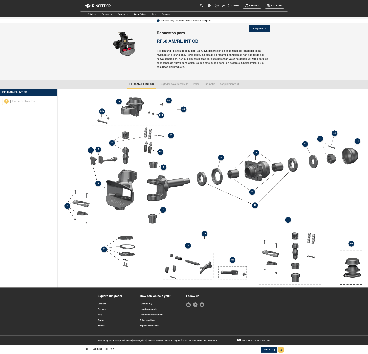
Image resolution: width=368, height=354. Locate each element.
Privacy (168, 341)
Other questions (147, 320)
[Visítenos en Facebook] (195, 305)
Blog (154, 15)
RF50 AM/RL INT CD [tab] (141, 84)
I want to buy (146, 304)
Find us (101, 326)
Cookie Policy (210, 341)
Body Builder (140, 15)
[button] (288, 220)
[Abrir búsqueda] (202, 5)
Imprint (177, 341)
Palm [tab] (196, 84)
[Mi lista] (281, 350)
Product (105, 15)
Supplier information (149, 326)
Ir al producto (259, 29)
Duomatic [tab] (209, 84)
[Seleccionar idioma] (210, 5)
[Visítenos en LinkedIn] (188, 305)
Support (122, 15)
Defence (166, 15)
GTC (185, 341)
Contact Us (276, 6)
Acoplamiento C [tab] (229, 84)
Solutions (92, 15)
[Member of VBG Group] (253, 340)
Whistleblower (195, 341)
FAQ (100, 315)
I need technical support (151, 315)
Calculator (254, 6)
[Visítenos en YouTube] (202, 305)
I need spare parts (148, 309)
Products (102, 309)
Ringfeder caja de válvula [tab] (173, 84)
